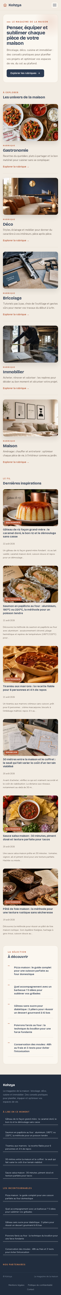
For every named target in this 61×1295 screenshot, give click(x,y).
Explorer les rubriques (23, 73)
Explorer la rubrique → (16, 166)
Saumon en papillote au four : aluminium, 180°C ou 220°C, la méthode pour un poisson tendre (30, 1134)
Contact (30, 1289)
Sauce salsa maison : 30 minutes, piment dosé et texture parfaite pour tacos (29, 1174)
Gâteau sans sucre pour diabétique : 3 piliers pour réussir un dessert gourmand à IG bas (33, 1009)
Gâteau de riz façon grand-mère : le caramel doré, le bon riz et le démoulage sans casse (31, 1120)
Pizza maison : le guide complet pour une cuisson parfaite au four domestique (32, 971)
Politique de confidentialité (40, 1285)
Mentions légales (16, 1285)
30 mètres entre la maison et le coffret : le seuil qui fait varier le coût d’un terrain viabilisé (30, 1161)
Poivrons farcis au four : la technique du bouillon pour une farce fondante (32, 1028)
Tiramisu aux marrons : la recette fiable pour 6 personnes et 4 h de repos (28, 1147)
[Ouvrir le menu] (54, 5)
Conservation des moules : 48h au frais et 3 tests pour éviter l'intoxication (32, 1048)
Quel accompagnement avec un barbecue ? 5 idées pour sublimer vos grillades (33, 990)
